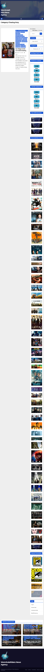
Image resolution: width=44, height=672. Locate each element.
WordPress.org (34, 613)
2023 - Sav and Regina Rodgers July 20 (21, 30)
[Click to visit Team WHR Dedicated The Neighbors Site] (36, 488)
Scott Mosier (23, 45)
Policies (42, 669)
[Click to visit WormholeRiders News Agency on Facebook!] (36, 125)
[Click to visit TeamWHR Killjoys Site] (36, 351)
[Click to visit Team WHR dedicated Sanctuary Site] (36, 409)
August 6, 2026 (28, 632)
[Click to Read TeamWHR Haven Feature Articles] (36, 322)
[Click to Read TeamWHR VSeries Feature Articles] (36, 531)
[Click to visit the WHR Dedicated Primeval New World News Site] (36, 395)
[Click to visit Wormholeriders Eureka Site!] (36, 278)
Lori (12, 632)
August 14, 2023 (19, 52)
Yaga (25, 639)
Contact (29, 669)
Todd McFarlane (27, 638)
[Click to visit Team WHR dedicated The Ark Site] (36, 456)
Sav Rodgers (18, 45)
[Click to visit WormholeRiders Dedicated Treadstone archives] (36, 506)
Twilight (32, 638)
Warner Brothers (6, 639)
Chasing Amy (18, 33)
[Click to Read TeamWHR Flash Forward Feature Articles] (36, 303)
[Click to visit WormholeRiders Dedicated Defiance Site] (36, 258)
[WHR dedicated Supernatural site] (36, 438)
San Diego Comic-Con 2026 (7, 626)
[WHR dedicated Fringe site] (36, 310)
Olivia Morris (5, 635)
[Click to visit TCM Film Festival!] (36, 593)
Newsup (16, 669)
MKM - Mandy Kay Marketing (28, 626)
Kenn (33, 632)
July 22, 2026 (27, 644)
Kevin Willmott (18, 40)
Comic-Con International (20, 36)
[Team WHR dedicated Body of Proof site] (36, 183)
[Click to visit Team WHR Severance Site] (36, 417)
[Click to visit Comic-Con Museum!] (36, 575)
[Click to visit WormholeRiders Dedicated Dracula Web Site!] (36, 269)
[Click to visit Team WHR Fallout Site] (36, 295)
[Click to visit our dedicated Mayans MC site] (36, 366)
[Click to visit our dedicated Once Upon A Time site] (36, 389)
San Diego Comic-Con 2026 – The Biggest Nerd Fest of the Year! (32, 642)
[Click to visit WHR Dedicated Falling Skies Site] (36, 287)
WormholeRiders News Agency (5, 12)
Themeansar (3, 670)
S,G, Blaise (35, 626)
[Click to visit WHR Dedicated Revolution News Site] (36, 402)
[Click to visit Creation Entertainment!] (36, 586)
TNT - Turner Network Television (8, 638)
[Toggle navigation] (21, 19)
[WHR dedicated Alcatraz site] (36, 155)
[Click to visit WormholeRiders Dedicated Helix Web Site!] (36, 333)
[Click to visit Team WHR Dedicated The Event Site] (36, 467)
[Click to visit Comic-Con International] (36, 561)
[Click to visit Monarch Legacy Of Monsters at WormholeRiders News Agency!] (36, 377)
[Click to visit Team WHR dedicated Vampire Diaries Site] (36, 515)
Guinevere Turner (24, 37)
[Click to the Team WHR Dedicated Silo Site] (36, 425)
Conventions (34, 669)
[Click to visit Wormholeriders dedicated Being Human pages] (36, 174)
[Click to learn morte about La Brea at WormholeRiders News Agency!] (36, 360)
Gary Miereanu (18, 37)
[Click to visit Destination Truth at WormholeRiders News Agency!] (36, 263)
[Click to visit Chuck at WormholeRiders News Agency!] (36, 203)
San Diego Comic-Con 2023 (20, 44)
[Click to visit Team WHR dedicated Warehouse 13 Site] (36, 539)
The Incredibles (26, 635)
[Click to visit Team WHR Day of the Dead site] (36, 237)
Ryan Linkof (12, 625)
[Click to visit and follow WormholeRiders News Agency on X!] (36, 131)
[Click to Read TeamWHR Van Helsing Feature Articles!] (36, 523)
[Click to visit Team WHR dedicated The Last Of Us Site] (36, 477)
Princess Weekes (18, 41)
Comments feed (34, 610)
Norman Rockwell (6, 625)
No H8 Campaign (24, 40)
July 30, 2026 (6, 644)
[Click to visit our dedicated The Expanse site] (36, 497)
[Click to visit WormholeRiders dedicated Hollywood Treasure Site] (36, 342)
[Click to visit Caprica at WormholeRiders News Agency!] (36, 192)
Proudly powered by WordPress (6, 669)
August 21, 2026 (7, 632)
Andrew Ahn (18, 32)
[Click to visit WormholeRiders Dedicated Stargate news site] (36, 433)
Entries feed (33, 607)
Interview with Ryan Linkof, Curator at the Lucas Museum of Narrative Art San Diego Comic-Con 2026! (11, 631)
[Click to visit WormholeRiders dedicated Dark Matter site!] (36, 226)
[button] (40, 18)
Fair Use (38, 669)
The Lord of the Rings (33, 635)
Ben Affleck (22, 32)
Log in (32, 604)
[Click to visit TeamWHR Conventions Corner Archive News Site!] (36, 546)
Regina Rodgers (24, 41)
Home (26, 669)
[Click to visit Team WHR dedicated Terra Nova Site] (36, 445)
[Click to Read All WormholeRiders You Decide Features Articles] (36, 119)
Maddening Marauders (28, 625)
